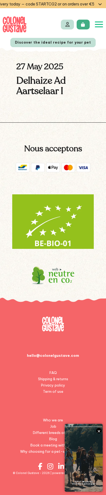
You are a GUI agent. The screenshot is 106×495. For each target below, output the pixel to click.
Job (53, 426)
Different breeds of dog (53, 432)
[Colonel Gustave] (14, 24)
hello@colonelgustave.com (53, 355)
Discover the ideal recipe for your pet (53, 42)
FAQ (53, 372)
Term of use (53, 391)
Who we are (53, 420)
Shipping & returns (53, 379)
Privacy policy (53, 385)
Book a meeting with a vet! (53, 445)
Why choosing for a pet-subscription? (53, 451)
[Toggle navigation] (99, 24)
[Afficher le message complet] (100, 4)
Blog (53, 439)
